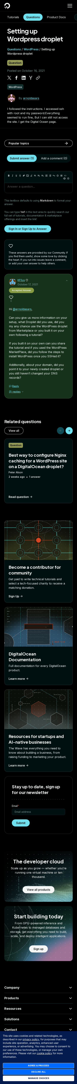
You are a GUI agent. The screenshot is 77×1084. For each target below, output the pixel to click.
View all (14, 430)
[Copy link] (38, 78)
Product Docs (56, 17)
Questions (33, 17)
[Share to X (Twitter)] (9, 78)
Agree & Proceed (38, 1065)
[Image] (27, 175)
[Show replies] (22, 391)
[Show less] (67, 280)
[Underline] (16, 175)
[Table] (61, 175)
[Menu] (70, 6)
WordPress (31, 49)
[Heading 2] (38, 175)
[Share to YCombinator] (31, 78)
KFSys (21, 280)
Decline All (38, 1071)
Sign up (38, 949)
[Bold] (8, 175)
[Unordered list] (46, 175)
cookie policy (44, 1053)
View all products (38, 889)
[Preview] (64, 178)
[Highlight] (31, 175)
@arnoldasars (22, 309)
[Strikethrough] (20, 175)
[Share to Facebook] (16, 78)
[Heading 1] (35, 175)
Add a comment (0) (54, 158)
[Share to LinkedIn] (23, 78)
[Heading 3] (42, 175)
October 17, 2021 (28, 284)
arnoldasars (31, 98)
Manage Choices (38, 1078)
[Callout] (57, 175)
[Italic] (12, 175)
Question (15, 63)
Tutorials (13, 17)
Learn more (17, 678)
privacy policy (31, 1039)
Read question (19, 497)
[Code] (65, 175)
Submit (20, 823)
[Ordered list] (50, 175)
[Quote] (53, 175)
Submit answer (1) (22, 158)
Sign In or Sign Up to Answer (28, 229)
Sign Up (14, 596)
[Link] (23, 175)
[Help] (68, 178)
